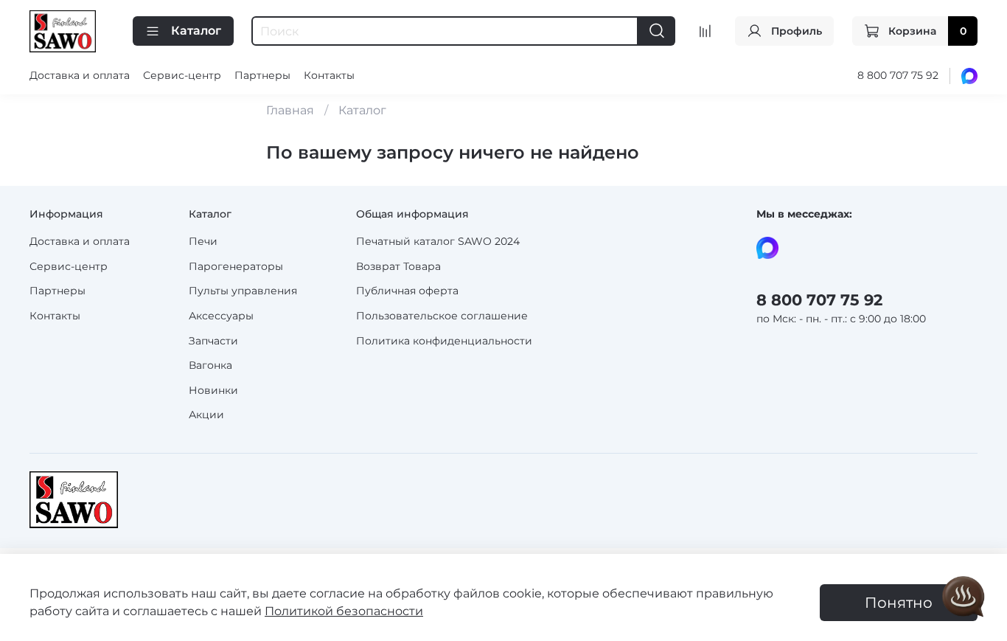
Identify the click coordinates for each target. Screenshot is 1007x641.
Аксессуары (221, 315)
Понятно (899, 602)
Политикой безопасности (344, 611)
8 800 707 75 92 (897, 75)
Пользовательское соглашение (442, 315)
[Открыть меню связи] (963, 597)
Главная (290, 110)
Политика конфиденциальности (444, 340)
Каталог (196, 31)
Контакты (329, 75)
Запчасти (213, 340)
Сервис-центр (182, 75)
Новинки (213, 390)
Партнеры (262, 75)
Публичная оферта (407, 290)
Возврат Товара (398, 266)
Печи (203, 241)
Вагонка (210, 365)
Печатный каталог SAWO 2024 (438, 241)
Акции (206, 414)
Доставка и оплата (79, 75)
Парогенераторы (236, 266)
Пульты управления (243, 290)
